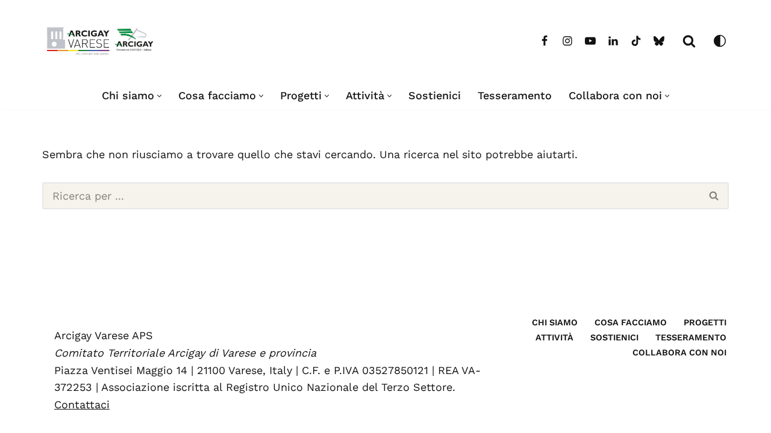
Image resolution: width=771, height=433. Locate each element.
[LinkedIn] (613, 40)
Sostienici (434, 95)
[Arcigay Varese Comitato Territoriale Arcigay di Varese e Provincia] (102, 41)
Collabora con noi (679, 352)
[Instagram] (567, 40)
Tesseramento (515, 95)
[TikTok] (636, 40)
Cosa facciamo (631, 322)
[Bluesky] (659, 40)
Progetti (705, 322)
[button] (159, 96)
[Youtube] (590, 40)
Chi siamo (555, 322)
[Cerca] (689, 41)
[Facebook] (544, 40)
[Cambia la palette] (720, 41)
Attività (554, 337)
